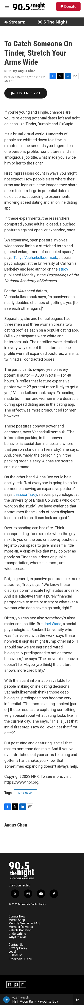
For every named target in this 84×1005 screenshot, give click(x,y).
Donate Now (17, 916)
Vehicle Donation (20, 930)
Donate (70, 6)
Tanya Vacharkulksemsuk (35, 257)
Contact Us (16, 944)
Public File (15, 955)
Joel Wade (52, 623)
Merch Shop (17, 920)
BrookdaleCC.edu (20, 959)
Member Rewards (21, 926)
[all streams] (78, 999)
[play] (6, 999)
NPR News (25, 793)
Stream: (16, 22)
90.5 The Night (52, 22)
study (63, 269)
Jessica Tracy (25, 494)
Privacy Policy (18, 948)
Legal (12, 951)
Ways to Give (17, 937)
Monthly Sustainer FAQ (24, 923)
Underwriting (17, 933)
